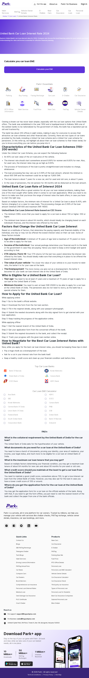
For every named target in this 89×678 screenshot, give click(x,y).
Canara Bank (55, 376)
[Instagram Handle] (6, 526)
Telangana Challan (22, 551)
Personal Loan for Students (60, 592)
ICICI (51, 399)
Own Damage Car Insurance (25, 596)
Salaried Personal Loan (59, 599)
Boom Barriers (21, 581)
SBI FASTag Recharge (23, 548)
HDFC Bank (54, 381)
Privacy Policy (48, 675)
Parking (9, 96)
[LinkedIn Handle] (29, 526)
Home (5, 16)
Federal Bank (13, 415)
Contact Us (20, 540)
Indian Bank (53, 415)
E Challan (54, 548)
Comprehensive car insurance (26, 585)
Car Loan (51, 96)
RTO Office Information (9, 110)
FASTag (53, 551)
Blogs (18, 544)
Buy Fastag (23, 96)
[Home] (6, 4)
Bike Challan (55, 603)
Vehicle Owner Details (80, 110)
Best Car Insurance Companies (62, 596)
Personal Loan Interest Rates (26, 588)
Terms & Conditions (34, 675)
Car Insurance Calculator (59, 577)
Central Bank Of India (16, 407)
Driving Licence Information (25, 562)
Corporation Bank (15, 423)
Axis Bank (11, 395)
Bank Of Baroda (15, 371)
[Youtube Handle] (36, 526)
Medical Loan (20, 592)
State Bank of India (16, 376)
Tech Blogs (20, 555)
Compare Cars (21, 573)
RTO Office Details (57, 562)
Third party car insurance (59, 585)
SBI (9, 399)
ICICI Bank (13, 381)
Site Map (58, 675)
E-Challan (65, 96)
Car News (19, 570)
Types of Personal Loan (59, 588)
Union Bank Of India (15, 411)
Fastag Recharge (37, 96)
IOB (50, 411)
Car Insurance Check (58, 581)
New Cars (51, 109)
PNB (50, 407)
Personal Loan (56, 566)
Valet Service (23, 109)
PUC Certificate (21, 599)
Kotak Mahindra (56, 371)
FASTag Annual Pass (23, 566)
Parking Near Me (57, 555)
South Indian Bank (15, 419)
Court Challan (20, 603)
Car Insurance (80, 96)
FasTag (66, 109)
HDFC (51, 395)
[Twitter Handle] (21, 526)
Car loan (12, 16)
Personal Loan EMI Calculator (61, 570)
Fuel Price (37, 109)
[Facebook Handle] (14, 526)
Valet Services (21, 559)
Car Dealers (20, 577)
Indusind (52, 423)
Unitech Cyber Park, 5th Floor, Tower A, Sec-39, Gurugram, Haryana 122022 (34, 623)
